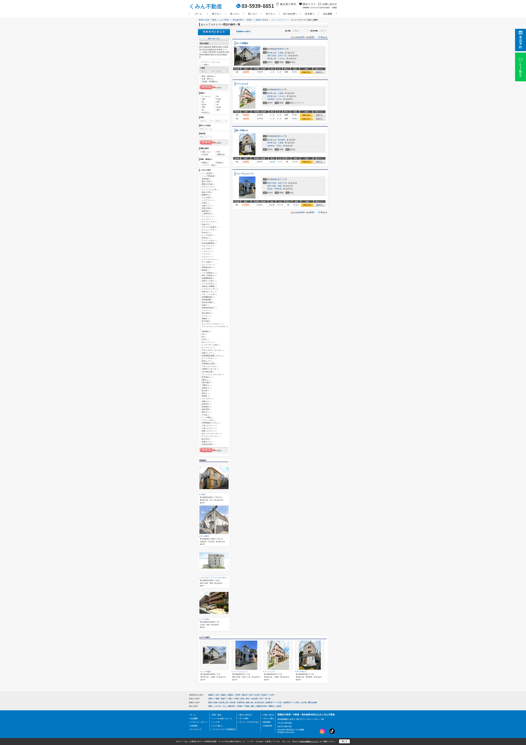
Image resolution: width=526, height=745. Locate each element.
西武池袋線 (312, 702)
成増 (242, 698)
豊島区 (223, 695)
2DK (218, 102)
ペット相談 (207, 417)
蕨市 (251, 695)
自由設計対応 (208, 444)
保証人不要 (207, 192)
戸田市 (237, 695)
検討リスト (309, 4)
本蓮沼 (278, 706)
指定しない (206, 152)
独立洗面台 (207, 313)
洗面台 (205, 305)
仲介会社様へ (290, 13)
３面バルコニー (209, 428)
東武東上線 (271, 53)
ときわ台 (281, 58)
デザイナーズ (208, 187)
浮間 (229, 698)
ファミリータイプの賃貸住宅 (223, 729)
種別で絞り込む (214, 39)
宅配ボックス (208, 353)
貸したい (235, 13)
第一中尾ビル (242, 130)
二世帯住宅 (207, 214)
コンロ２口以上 (209, 284)
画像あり (205, 163)
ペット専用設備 (209, 176)
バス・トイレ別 (209, 294)
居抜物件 (206, 407)
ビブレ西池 (205, 619)
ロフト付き (207, 249)
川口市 (271, 695)
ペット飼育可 (208, 173)
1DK (203, 99)
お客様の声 (267, 725)
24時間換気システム (211, 423)
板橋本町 (231, 706)
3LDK (218, 107)
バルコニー (207, 257)
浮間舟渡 (277, 189)
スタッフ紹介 (268, 718)
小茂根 (235, 698)
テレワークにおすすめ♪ (249, 722)
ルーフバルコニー (210, 259)
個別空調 (206, 409)
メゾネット (207, 251)
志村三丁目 (282, 56)
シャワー (206, 310)
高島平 (223, 698)
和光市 (257, 695)
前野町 (280, 49)
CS (204, 334)
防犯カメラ (207, 361)
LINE (520, 69)
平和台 (278, 146)
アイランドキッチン (211, 436)
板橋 (217, 698)
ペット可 (215, 722)
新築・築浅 (216, 714)
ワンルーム (206, 96)
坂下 (279, 179)
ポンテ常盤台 (242, 43)
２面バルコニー (209, 425)
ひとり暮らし (217, 725)
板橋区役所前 (261, 706)
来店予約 (520, 42)
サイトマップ (195, 729)
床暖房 (205, 319)
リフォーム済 (208, 420)
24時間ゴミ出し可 (210, 369)
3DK (203, 107)
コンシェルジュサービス (213, 374)
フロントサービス (210, 366)
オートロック (208, 348)
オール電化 (207, 262)
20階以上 (206, 388)
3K (217, 105)
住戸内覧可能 (208, 372)
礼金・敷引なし (208, 79)
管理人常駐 (207, 208)
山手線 (303, 702)
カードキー (207, 219)
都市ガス (206, 412)
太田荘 (203, 495)
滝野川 (211, 698)
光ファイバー (208, 342)
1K (217, 96)
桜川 (279, 89)
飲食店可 (206, 404)
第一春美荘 (205, 536)
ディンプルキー (209, 358)
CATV (205, 339)
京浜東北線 (259, 702)
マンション (216, 62)
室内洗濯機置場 (209, 243)
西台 (279, 136)
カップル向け (208, 235)
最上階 (205, 391)
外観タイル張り (209, 281)
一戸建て (205, 65)
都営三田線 (271, 56)
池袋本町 (254, 698)
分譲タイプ (207, 206)
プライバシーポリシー (199, 722)
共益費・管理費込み (210, 82)
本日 (218, 152)
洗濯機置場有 (208, 278)
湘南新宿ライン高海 (291, 702)
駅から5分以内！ (246, 714)
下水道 (205, 415)
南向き (205, 393)
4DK (218, 110)
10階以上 (206, 385)
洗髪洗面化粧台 (209, 308)
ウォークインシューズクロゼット (214, 327)
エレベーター (208, 265)
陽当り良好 (207, 181)
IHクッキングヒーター (212, 434)
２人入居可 (207, 198)
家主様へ (310, 13)
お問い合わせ (329, 4)
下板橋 (246, 706)
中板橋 (239, 706)
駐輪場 (205, 270)
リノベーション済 (210, 189)
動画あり (220, 163)
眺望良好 (206, 211)
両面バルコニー (209, 431)
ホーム (198, 13)
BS (204, 337)
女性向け (206, 238)
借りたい (216, 13)
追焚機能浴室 (208, 297)
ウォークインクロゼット (213, 324)
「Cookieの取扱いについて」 (309, 742)
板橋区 (275, 49)
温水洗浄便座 (208, 302)
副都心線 (249, 702)
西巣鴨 (271, 706)
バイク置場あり (209, 273)
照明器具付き (208, 267)
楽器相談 (206, 179)
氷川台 (278, 99)
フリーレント (208, 216)
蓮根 (279, 186)
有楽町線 (270, 99)
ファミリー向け (209, 240)
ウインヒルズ (242, 84)
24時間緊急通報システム (213, 356)
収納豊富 (206, 331)
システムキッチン (210, 289)
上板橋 (280, 53)
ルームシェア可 (209, 230)
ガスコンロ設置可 (210, 227)
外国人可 (206, 224)
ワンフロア (207, 399)
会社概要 (327, 13)
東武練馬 (281, 140)
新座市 (264, 695)
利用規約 (194, 725)
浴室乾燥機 (207, 300)
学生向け (206, 233)
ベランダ (206, 254)
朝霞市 (244, 695)
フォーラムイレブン (245, 174)
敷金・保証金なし (209, 76)
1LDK (218, 99)
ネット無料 (244, 718)
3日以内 (205, 154)
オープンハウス (209, 222)
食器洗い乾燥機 (209, 286)
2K (203, 102)
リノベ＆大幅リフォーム (222, 718)
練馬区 (230, 695)
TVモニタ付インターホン (213, 350)
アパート (205, 62)
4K (203, 110)
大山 (224, 706)
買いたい (253, 13)
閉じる (344, 741)
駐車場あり (207, 377)
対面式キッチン (209, 292)
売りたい (270, 13)
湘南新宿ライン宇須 (273, 702)
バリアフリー (208, 200)
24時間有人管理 (209, 364)
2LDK (204, 105)
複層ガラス (207, 442)
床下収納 (206, 321)
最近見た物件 (288, 4)
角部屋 (205, 396)
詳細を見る (306, 72)
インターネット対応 (211, 345)
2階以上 (206, 380)
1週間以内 (221, 154)
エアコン (206, 316)
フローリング (208, 246)
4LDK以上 (206, 113)
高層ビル (206, 401)
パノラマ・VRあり (209, 165)
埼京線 (270, 189)
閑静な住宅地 (208, 184)
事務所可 (206, 195)
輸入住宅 (206, 439)
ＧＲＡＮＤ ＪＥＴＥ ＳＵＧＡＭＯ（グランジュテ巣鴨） (222, 578)
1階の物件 (207, 382)
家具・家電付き (209, 275)
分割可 (205, 203)
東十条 (268, 698)
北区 (217, 695)
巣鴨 (247, 698)
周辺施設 (266, 722)
